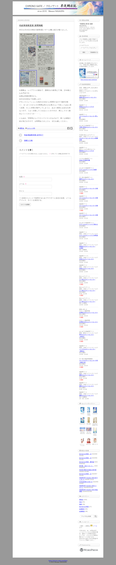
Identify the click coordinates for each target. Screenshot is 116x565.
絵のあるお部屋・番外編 (86, 462)
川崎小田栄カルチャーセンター (88, 127)
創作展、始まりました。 (86, 466)
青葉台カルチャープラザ (86, 106)
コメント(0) (31, 128)
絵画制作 (82, 509)
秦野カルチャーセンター (86, 179)
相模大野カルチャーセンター (88, 97)
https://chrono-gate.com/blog (58, 560)
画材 (80, 504)
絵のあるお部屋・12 (85, 474)
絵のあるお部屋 (84, 506)
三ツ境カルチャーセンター (87, 279)
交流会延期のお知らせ (86, 482)
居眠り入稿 (28, 140)
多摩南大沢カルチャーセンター (88, 312)
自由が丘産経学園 (84, 160)
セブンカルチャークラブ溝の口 (88, 224)
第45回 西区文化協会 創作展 (87, 470)
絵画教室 (82, 511)
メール (23, 184)
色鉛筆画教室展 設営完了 (34, 135)
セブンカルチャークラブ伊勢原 (88, 235)
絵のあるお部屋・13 (85, 458)
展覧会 (22, 128)
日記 (80, 502)
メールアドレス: (84, 45)
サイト (21, 191)
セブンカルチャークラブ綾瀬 (88, 169)
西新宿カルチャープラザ (86, 151)
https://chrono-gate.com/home (89, 79)
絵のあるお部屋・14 (85, 454)
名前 (22, 177)
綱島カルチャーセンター (86, 375)
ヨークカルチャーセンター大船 (88, 188)
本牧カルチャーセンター (86, 259)
